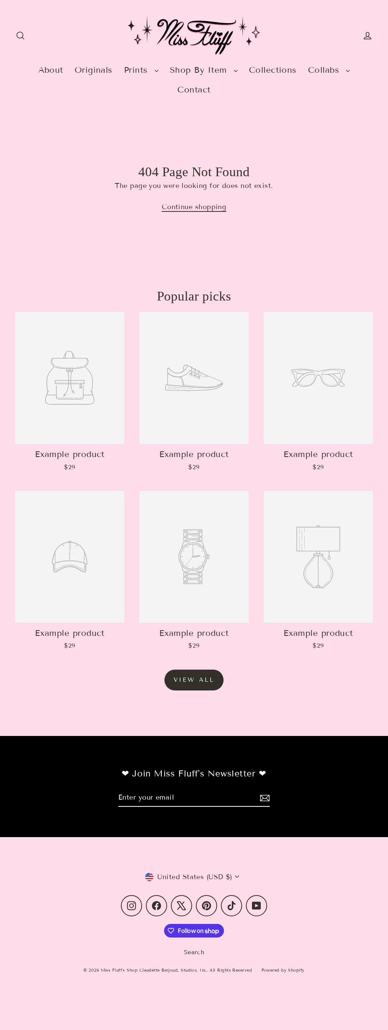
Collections (273, 70)
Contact (193, 90)
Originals (94, 70)
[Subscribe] (264, 798)
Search (194, 952)
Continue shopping (194, 207)
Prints (137, 70)
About (50, 70)
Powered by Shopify (283, 970)
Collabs (325, 70)
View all (194, 679)
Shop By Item (200, 70)
